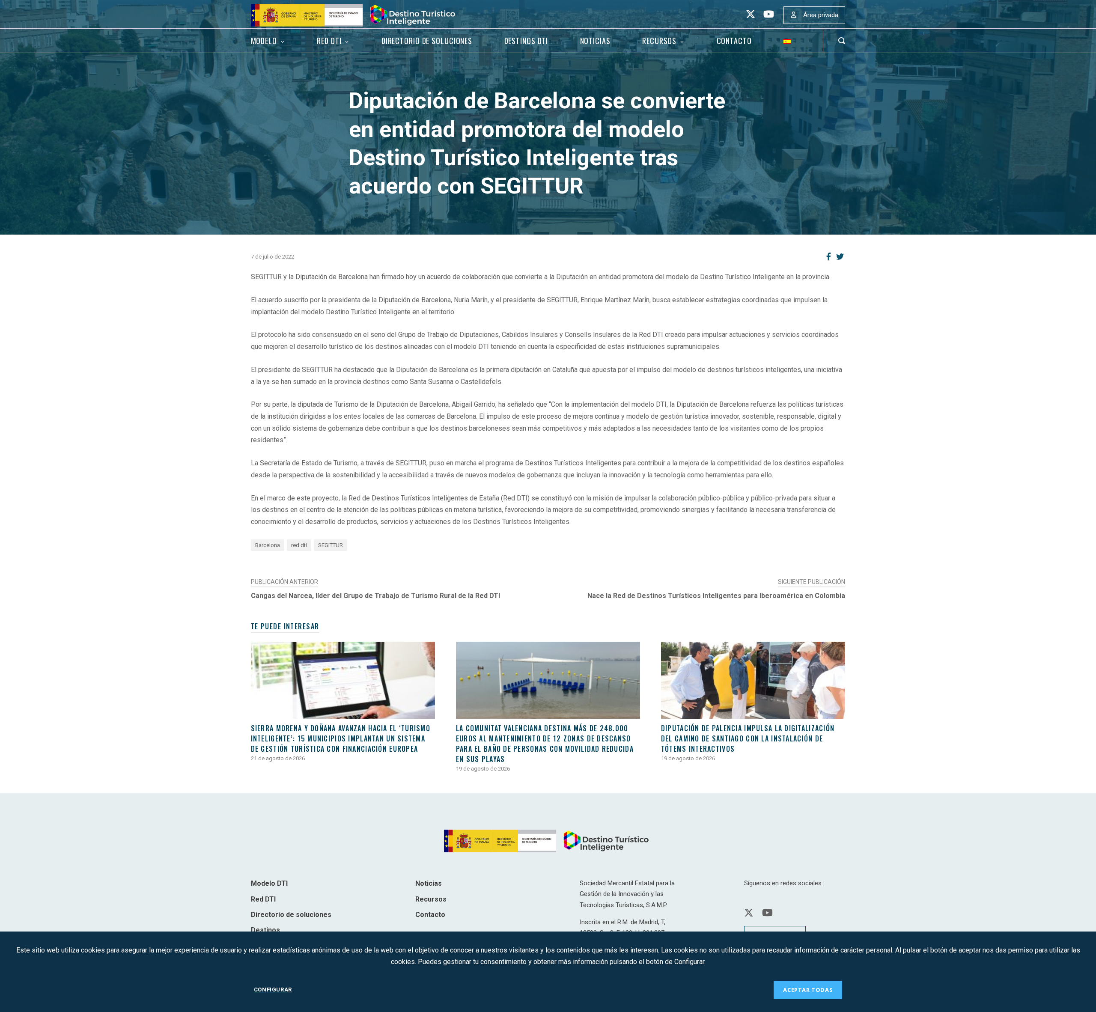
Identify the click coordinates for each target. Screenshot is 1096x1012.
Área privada (820, 15)
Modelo (264, 40)
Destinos (265, 930)
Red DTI (329, 40)
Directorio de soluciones (426, 40)
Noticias (595, 40)
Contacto (734, 40)
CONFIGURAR (273, 989)
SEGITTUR (330, 545)
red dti (299, 545)
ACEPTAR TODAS (808, 990)
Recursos (659, 40)
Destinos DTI (526, 40)
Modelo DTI (269, 883)
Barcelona (267, 545)
